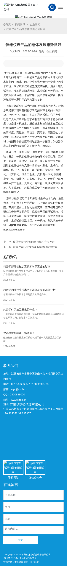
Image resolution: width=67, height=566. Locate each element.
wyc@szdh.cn (19, 389)
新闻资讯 (20, 24)
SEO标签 (34, 562)
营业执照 (8, 558)
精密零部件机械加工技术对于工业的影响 (26, 266)
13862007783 (40, 384)
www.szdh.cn (18, 399)
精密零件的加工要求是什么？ (20, 309)
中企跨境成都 (21, 562)
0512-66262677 (20, 384)
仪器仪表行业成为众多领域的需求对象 (35, 247)
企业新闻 (35, 24)
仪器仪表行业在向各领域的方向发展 (34, 241)
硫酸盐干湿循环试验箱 (45, 211)
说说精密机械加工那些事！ (19, 332)
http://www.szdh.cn (14, 229)
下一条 (7, 247)
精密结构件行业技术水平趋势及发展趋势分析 (29, 289)
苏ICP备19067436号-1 (24, 558)
